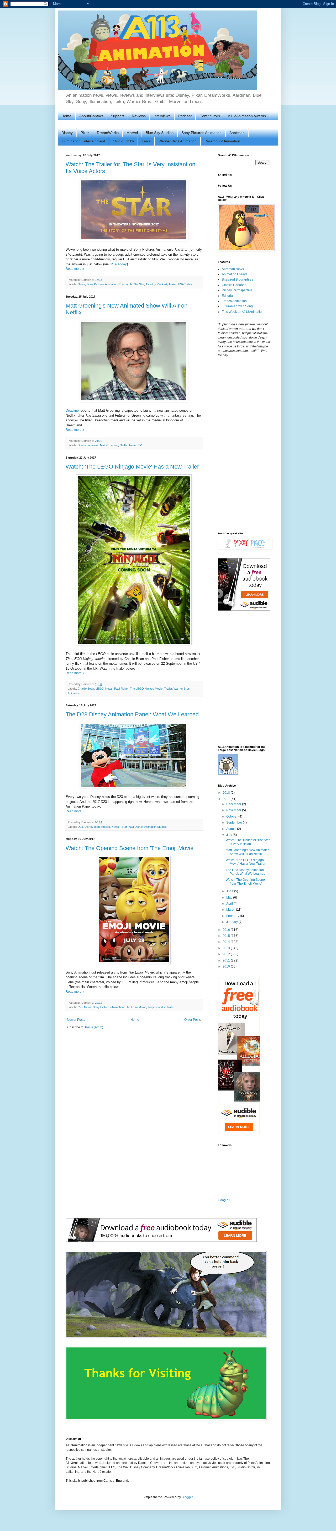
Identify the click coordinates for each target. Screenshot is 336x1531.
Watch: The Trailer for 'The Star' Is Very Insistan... (248, 842)
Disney (67, 133)
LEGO (100, 688)
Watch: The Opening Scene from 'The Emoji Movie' (130, 848)
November (234, 810)
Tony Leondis (156, 1007)
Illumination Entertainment (83, 141)
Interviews (162, 116)
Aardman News (233, 269)
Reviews (139, 116)
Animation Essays (234, 274)
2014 (227, 942)
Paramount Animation (222, 141)
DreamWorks (108, 133)
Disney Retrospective (237, 290)
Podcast (185, 116)
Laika (146, 141)
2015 (227, 936)
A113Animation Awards (247, 116)
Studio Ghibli (123, 141)
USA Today (118, 264)
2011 (227, 960)
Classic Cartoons (234, 285)
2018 (227, 792)
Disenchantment (88, 445)
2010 (227, 966)
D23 (80, 826)
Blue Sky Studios (160, 133)
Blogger (187, 1497)
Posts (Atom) (94, 1027)
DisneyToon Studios (97, 826)
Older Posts (192, 1020)
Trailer (172, 284)
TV (140, 445)
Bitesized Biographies (237, 279)
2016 (227, 930)
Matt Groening (109, 445)
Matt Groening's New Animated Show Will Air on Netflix (248, 852)
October (232, 816)
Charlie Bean (86, 688)
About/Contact (91, 116)
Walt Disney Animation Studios (147, 826)
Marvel (132, 133)
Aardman (237, 133)
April (230, 903)
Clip (80, 1007)
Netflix (124, 445)
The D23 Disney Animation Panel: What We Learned (132, 714)
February (233, 916)
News (81, 284)
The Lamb (125, 284)
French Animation (234, 301)
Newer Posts (76, 1020)
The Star (138, 284)
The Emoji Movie (135, 1007)
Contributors (210, 116)
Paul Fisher (121, 688)
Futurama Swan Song (237, 306)
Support (117, 116)
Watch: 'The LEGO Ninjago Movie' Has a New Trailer (132, 466)
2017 (227, 799)
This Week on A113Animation (243, 312)
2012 (227, 954)
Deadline (72, 410)
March (231, 909)
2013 (227, 948)
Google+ (224, 1200)
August (231, 829)
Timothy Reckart (156, 284)
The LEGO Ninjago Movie (146, 688)
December (234, 804)
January (232, 922)
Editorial (228, 296)
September (234, 822)
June (230, 891)
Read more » (75, 269)
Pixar (85, 133)
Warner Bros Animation (178, 141)
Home (66, 116)
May (229, 897)
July (229, 835)
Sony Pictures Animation (201, 133)
